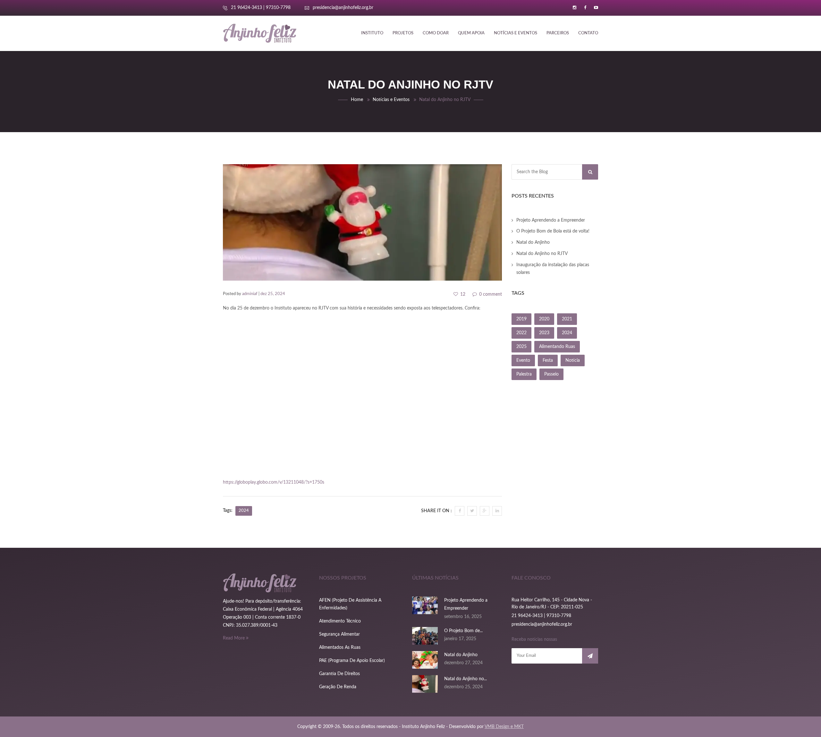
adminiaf (250, 294)
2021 (567, 319)
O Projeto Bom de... (463, 631)
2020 (544, 319)
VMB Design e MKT (504, 726)
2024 (244, 511)
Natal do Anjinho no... (465, 679)
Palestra (524, 374)
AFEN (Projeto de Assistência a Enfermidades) (350, 604)
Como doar (436, 33)
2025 (521, 346)
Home (357, 99)
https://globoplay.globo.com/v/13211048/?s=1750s (273, 482)
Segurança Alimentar (339, 634)
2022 (521, 333)
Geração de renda (337, 687)
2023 (544, 333)
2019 (521, 319)
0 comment (490, 294)
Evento (523, 360)
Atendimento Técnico (340, 621)
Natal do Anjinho (533, 242)
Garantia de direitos (339, 674)
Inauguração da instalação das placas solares (552, 269)
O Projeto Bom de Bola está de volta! (552, 231)
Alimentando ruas (557, 346)
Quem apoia (471, 33)
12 (462, 294)
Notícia (572, 360)
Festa (548, 360)
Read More (234, 638)
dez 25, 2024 (272, 294)
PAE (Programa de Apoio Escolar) (352, 660)
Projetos (403, 33)
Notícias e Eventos (515, 33)
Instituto (372, 33)
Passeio (551, 374)
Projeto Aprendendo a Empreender (550, 220)
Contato (588, 33)
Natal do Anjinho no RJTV (542, 253)
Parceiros (557, 33)
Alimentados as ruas (339, 647)
